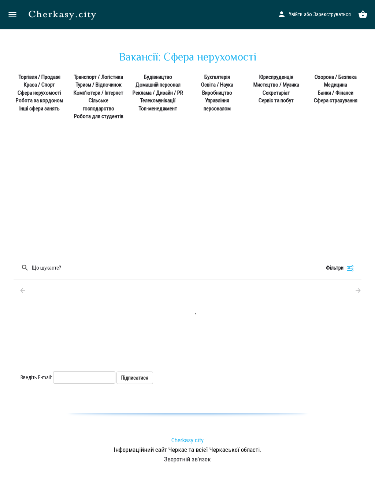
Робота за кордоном (39, 100)
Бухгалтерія (217, 77)
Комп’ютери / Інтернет (98, 92)
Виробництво (217, 92)
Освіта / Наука (217, 84)
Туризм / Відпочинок (99, 84)
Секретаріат (276, 92)
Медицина (335, 84)
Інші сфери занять (39, 108)
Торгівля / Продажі (39, 77)
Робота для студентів (98, 116)
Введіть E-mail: (36, 377)
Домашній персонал (158, 84)
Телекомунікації (157, 100)
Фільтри (335, 267)
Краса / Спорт (39, 84)
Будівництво (158, 77)
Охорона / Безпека (336, 77)
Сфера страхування (335, 100)
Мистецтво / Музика (276, 84)
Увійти (295, 14)
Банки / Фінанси (335, 92)
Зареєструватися (332, 14)
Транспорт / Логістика (98, 77)
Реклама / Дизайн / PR (158, 92)
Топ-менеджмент (158, 108)
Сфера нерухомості (39, 92)
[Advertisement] (187, 183)
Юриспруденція (276, 77)
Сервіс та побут (276, 100)
